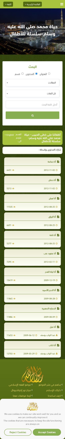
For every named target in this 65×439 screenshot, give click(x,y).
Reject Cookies (18, 432)
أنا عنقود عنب (50, 253)
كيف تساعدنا (54, 395)
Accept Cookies (47, 432)
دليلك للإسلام (53, 390)
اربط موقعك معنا (22, 395)
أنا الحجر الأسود (49, 290)
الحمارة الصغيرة (49, 308)
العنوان (43, 74)
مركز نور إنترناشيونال (21, 390)
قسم (17, 74)
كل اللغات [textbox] (51, 93)
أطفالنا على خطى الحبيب (46, 134)
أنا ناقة (53, 235)
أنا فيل (53, 326)
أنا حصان (52, 180)
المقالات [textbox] (52, 82)
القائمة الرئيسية (33, 4)
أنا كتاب (52, 345)
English (10, 134)
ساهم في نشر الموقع (50, 384)
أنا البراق (52, 216)
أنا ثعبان (52, 198)
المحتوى (30, 74)
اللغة (8, 4)
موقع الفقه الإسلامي (20, 384)
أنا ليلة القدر (50, 271)
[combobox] (32, 82)
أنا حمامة (52, 161)
